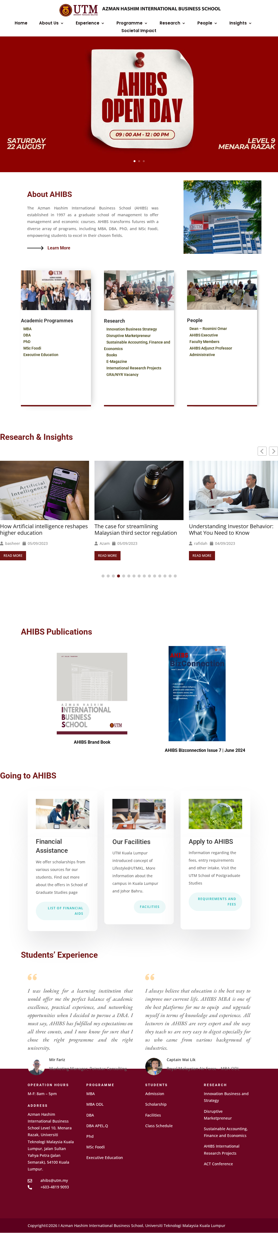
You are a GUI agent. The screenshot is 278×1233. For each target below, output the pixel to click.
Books (111, 355)
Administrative (202, 355)
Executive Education (40, 355)
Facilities (150, 906)
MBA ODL (94, 1104)
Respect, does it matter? (219, 534)
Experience (87, 23)
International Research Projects (133, 368)
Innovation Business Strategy (131, 329)
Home (21, 23)
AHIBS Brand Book (92, 742)
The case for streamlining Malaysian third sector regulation (41, 529)
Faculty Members (204, 341)
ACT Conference (218, 1163)
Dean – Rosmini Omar (208, 328)
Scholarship (156, 1104)
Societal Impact (138, 31)
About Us (49, 23)
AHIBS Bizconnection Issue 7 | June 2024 (205, 750)
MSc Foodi (32, 348)
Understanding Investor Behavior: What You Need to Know (136, 529)
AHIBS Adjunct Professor (210, 348)
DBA (27, 335)
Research (170, 23)
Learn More (59, 248)
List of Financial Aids (65, 911)
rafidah (106, 543)
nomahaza (203, 544)
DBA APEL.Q (97, 1125)
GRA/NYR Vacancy (122, 374)
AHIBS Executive (203, 335)
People (204, 23)
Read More (13, 555)
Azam (10, 543)
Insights (238, 23)
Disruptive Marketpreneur (128, 335)
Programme (129, 23)
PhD (26, 341)
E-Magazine (116, 361)
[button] (273, 451)
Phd (90, 1136)
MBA (27, 329)
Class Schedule (159, 1125)
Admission (154, 1093)
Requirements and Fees (217, 902)
